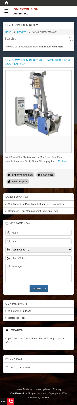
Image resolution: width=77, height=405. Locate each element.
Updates (21, 32)
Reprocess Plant (16, 318)
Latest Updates (42, 389)
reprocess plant (19, 181)
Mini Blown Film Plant (19, 311)
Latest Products (24, 389)
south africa (47, 174)
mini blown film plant (22, 174)
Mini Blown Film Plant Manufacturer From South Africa (36, 204)
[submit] (70, 38)
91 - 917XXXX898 (20, 367)
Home (8, 32)
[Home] (6, 3)
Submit (38, 288)
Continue (62, 161)
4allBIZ (45, 397)
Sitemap (57, 389)
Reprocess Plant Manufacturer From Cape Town (33, 211)
